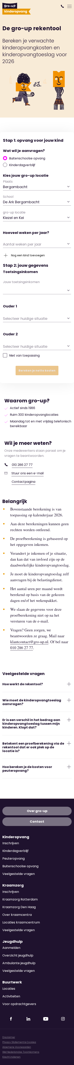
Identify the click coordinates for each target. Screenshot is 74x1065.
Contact (37, 821)
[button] (63, 6)
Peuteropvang (13, 858)
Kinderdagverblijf (22, 165)
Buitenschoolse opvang (27, 158)
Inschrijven (10, 843)
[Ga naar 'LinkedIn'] (28, 1017)
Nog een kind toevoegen (28, 255)
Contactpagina (23, 481)
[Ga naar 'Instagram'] (63, 1017)
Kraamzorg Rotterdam (20, 899)
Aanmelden (11, 947)
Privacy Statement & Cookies (19, 1042)
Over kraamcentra (17, 914)
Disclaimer (8, 1037)
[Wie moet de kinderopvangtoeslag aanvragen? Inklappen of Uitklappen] (69, 700)
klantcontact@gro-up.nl (29, 641)
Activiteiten (11, 996)
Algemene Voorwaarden (16, 1047)
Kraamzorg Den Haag (19, 907)
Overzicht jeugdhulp (17, 955)
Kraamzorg (13, 885)
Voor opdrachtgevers (19, 1004)
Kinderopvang (15, 837)
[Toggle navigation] (69, 6)
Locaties (8, 988)
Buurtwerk (12, 982)
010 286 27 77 (22, 465)
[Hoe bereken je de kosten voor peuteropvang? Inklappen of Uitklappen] (69, 767)
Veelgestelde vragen (18, 874)
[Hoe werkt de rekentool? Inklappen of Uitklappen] (69, 684)
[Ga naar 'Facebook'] (11, 1017)
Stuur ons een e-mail (27, 473)
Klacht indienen (11, 1057)
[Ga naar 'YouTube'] (45, 1017)
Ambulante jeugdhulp (19, 963)
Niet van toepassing (24, 355)
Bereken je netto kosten (37, 370)
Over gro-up (37, 811)
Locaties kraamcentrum (21, 922)
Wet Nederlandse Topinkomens (20, 1052)
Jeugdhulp (12, 941)
